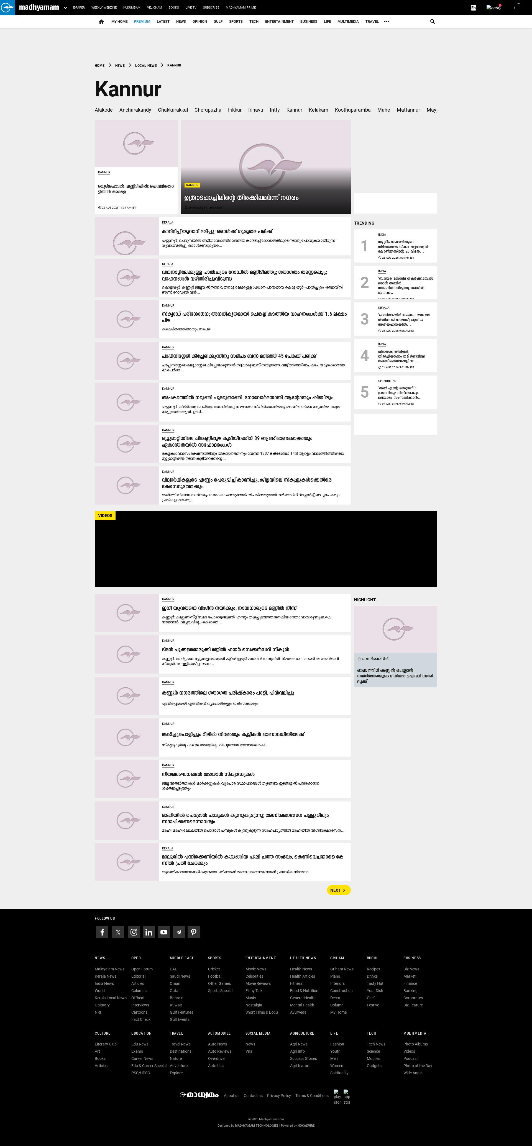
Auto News (217, 1044)
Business (308, 21)
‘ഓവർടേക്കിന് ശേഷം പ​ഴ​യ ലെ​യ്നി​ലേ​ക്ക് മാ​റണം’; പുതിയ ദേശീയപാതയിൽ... (404, 320)
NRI (98, 1012)
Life (327, 21)
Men (334, 1058)
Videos (409, 1051)
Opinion (200, 21)
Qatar (175, 990)
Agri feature (300, 1065)
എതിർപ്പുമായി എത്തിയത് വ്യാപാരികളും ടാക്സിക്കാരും (210, 703)
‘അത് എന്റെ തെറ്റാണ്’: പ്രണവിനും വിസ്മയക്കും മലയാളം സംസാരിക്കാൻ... (400, 393)
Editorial (138, 976)
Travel (372, 21)
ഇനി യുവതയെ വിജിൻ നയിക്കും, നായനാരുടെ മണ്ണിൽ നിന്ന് (229, 608)
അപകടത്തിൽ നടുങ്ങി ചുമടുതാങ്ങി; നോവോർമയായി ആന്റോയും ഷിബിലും (248, 398)
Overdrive (216, 1058)
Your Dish (375, 990)
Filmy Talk (253, 990)
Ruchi (372, 958)
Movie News (255, 969)
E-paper (79, 7)
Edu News (140, 1044)
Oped (136, 958)
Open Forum (142, 969)
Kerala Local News (111, 998)
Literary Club (106, 1044)
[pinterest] (193, 931)
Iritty (275, 110)
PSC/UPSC (140, 1073)
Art (97, 1051)
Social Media (258, 1034)
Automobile (219, 1034)
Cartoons (139, 1012)
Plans (335, 976)
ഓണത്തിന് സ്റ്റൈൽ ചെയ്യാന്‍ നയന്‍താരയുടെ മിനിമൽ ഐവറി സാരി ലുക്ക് (395, 676)
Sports (236, 21)
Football (215, 976)
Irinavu (255, 110)
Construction (341, 990)
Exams (137, 1051)
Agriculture (302, 1034)
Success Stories (303, 1058)
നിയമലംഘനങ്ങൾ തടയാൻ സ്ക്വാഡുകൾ (208, 775)
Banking (410, 990)
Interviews (140, 1005)
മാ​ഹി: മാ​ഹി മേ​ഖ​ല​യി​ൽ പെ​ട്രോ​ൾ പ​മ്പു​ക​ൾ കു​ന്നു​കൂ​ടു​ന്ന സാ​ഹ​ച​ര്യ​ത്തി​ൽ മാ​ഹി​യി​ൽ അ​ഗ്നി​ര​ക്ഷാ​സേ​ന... (253, 830)
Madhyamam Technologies (256, 1125)
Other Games (219, 983)
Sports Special (220, 990)
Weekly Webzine (104, 7)
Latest (163, 21)
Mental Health (302, 1005)
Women (336, 1065)
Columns (139, 990)
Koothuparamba (353, 110)
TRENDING (364, 223)
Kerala (167, 222)
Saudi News (180, 976)
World (100, 990)
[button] (7, 7)
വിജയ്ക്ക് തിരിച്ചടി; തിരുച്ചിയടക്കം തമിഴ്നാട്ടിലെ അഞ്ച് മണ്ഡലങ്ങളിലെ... (401, 356)
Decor (335, 998)
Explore (176, 1073)
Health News (303, 958)
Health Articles (302, 976)
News (181, 21)
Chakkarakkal (173, 110)
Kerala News (105, 976)
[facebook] (102, 931)
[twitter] (118, 931)
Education (141, 1034)
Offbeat (138, 998)
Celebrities (387, 381)
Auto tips (216, 1065)
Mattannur (408, 110)
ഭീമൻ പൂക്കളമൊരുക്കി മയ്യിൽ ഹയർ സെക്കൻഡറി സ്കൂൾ (226, 650)
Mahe (383, 110)
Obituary (102, 1005)
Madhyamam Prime (241, 7)
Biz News (411, 969)
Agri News (299, 1044)
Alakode (104, 110)
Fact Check (140, 1019)
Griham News (342, 969)
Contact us (253, 1095)
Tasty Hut (375, 983)
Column (337, 1005)
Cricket (214, 969)
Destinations (180, 1051)
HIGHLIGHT (365, 599)
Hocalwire (306, 1125)
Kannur (294, 110)
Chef (371, 998)
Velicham (154, 7)
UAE (173, 969)
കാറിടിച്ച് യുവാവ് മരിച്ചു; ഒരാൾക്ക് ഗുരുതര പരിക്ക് (217, 232)
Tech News (376, 1044)
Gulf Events (180, 1019)
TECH (254, 21)
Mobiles (373, 1058)
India (382, 235)
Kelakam (318, 110)
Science (373, 1051)
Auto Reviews (219, 1051)
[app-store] (348, 1097)
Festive (373, 1005)
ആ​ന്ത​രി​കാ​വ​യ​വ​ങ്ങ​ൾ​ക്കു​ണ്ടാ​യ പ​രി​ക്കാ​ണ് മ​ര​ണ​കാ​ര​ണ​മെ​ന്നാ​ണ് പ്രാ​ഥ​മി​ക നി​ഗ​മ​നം (235, 872)
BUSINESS (412, 958)
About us (231, 1095)
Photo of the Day (417, 1065)
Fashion (337, 1044)
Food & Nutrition (304, 990)
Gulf (218, 21)
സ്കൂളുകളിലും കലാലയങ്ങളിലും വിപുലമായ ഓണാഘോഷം (214, 745)
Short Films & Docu (261, 1012)
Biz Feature (413, 1005)
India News (104, 983)
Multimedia (348, 21)
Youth (335, 1051)
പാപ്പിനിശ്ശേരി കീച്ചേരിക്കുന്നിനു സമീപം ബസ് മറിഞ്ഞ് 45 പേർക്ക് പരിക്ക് (239, 356)
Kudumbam (131, 7)
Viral (249, 1051)
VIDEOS (105, 515)
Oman (175, 983)
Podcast (410, 1058)
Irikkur (235, 110)
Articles (137, 983)
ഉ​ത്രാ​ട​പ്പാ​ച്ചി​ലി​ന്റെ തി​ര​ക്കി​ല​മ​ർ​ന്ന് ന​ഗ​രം (242, 198)
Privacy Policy (279, 1095)
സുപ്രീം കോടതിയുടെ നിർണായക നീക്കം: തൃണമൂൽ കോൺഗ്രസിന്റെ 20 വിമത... (403, 247)
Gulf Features (181, 1012)
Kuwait (176, 1005)
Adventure (179, 1065)
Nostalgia (253, 1005)
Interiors (337, 983)
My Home (119, 21)
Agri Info (297, 1051)
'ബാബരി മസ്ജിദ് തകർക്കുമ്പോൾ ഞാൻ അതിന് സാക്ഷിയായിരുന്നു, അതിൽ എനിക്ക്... (406, 286)
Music (250, 998)
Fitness (296, 983)
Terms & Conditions (312, 1095)
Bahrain (176, 998)
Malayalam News (109, 969)
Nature (176, 1058)
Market (409, 976)
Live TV (191, 7)
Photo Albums (415, 1044)
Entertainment (279, 21)
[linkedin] (148, 931)
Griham (337, 958)
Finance (410, 983)
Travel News (180, 1044)
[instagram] (133, 931)
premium (142, 21)
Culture (103, 1034)
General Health (303, 998)
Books (174, 7)
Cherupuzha (208, 110)
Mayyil (434, 110)
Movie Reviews (258, 983)
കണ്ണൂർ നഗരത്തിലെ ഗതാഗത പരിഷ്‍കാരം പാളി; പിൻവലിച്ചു (228, 693)
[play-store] (338, 1097)
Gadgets (374, 1065)
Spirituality (339, 1073)
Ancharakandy (135, 110)
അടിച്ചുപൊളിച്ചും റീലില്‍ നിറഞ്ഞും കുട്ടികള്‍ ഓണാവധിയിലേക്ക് (233, 735)
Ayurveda (298, 1012)
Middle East (182, 958)
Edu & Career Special (149, 1065)
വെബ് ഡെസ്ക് (372, 658)
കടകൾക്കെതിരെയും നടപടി (186, 329)
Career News (142, 1058)
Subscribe (211, 7)
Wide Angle (412, 1073)
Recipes (373, 969)
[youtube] (163, 931)
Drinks (372, 976)
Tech (371, 1034)
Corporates (413, 998)
